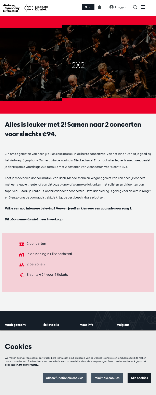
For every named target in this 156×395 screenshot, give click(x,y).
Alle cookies (139, 378)
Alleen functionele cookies (64, 378)
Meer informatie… (29, 364)
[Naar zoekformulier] (137, 7)
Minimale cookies (107, 378)
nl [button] (87, 7)
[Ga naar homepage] (25, 8)
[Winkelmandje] (102, 7)
